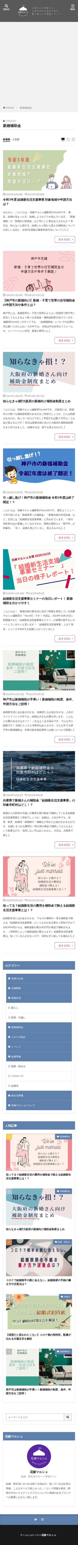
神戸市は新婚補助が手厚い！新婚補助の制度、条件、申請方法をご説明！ (39, 701)
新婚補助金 (26, 107)
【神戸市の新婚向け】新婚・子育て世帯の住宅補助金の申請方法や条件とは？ (39, 302)
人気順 (15, 139)
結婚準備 (16, 1056)
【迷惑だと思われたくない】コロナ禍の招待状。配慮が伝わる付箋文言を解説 (38, 1336)
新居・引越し (18, 1017)
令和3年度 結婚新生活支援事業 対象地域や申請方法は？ (37, 202)
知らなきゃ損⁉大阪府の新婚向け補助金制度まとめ (37, 401)
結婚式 (14, 1085)
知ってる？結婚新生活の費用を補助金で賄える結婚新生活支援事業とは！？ (39, 908)
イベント (16, 1046)
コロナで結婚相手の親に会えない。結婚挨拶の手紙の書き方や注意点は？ (38, 1282)
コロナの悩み (18, 1036)
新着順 (6, 139)
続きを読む (65, 239)
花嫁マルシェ (49, 1534)
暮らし (14, 1007)
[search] (68, 1417)
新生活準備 (17, 1095)
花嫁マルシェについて (23, 1105)
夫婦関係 (16, 988)
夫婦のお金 (17, 978)
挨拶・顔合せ (18, 1066)
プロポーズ (17, 1075)
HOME (10, 107)
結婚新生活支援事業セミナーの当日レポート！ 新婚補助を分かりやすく (38, 601)
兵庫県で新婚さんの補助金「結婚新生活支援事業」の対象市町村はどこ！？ (39, 802)
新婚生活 (16, 997)
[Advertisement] (39, 65)
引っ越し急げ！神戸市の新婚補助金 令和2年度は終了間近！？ (38, 500)
